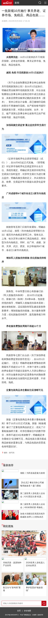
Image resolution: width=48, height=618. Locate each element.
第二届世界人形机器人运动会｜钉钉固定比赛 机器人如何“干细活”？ (32, 495)
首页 (19, 611)
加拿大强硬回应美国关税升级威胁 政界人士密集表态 (32, 515)
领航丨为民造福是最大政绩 (32, 473)
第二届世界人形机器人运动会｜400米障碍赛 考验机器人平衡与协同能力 (32, 506)
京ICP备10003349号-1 (12, 615)
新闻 (17, 3)
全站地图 (27, 611)
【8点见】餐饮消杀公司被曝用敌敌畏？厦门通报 (32, 484)
